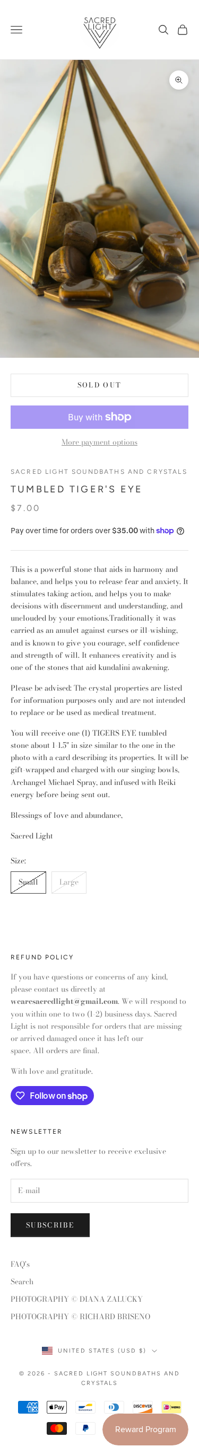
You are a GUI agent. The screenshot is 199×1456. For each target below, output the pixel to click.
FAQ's (20, 1264)
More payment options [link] (99, 442)
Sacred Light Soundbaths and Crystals (99, 471)
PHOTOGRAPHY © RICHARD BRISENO (80, 1316)
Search (22, 1281)
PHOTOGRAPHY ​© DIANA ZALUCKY (77, 1299)
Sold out (99, 385)
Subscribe (50, 1225)
